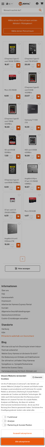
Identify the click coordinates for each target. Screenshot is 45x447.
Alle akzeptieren (22, 441)
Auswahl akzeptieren (22, 433)
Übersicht (38, 377)
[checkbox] (9, 416)
